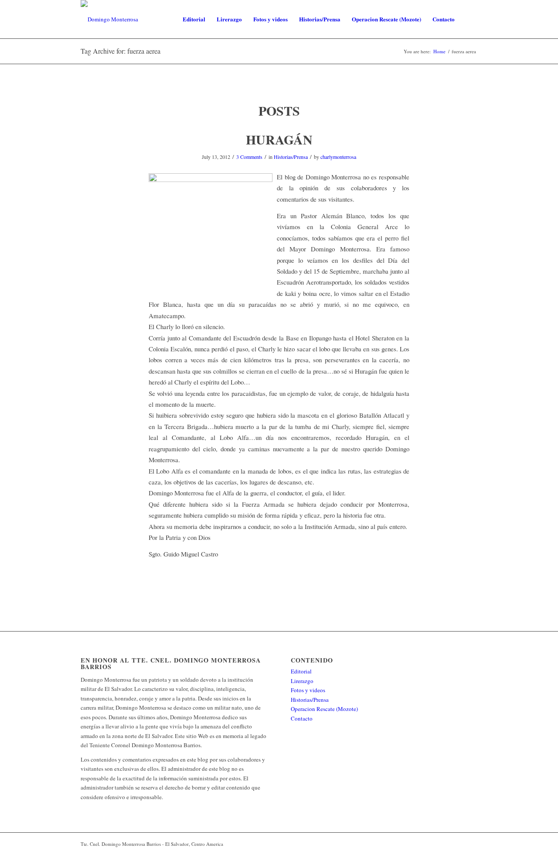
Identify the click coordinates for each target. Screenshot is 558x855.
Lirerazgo (302, 681)
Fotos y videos (308, 690)
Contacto (302, 718)
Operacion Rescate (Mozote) (324, 709)
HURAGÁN (279, 139)
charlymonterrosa (338, 156)
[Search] (468, 19)
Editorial (301, 671)
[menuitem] (194, 19)
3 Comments (249, 156)
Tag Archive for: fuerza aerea (120, 50)
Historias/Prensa (291, 156)
